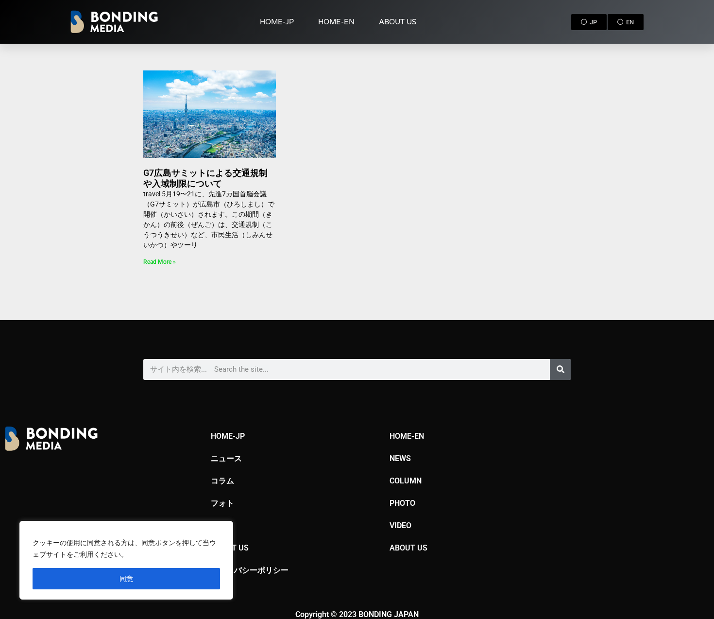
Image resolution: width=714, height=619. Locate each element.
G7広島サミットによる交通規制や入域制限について (205, 178)
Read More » (159, 261)
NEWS (400, 458)
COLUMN (406, 480)
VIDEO (400, 525)
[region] (126, 560)
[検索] (560, 369)
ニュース (226, 458)
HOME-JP (277, 21)
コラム (222, 480)
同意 (126, 578)
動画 (218, 525)
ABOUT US (397, 21)
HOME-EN (336, 21)
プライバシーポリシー (250, 570)
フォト (222, 503)
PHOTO (402, 503)
